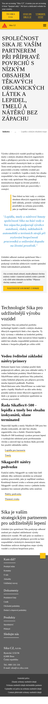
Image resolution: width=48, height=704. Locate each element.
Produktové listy (10, 598)
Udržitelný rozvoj (10, 583)
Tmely (8, 455)
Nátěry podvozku (13, 494)
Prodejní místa (9, 566)
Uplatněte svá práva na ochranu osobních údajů (23, 689)
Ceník (6, 602)
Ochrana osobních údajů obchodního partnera (24, 685)
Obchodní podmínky (12, 606)
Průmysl (7, 629)
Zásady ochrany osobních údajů (24, 682)
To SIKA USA (10, 15)
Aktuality (7, 579)
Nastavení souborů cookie (23, 288)
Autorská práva (23, 678)
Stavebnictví (8, 625)
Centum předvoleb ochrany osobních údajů (24, 692)
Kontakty (7, 571)
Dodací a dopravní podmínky (15, 610)
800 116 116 (14, 664)
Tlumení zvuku (12, 499)
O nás (6, 575)
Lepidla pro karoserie (15, 450)
